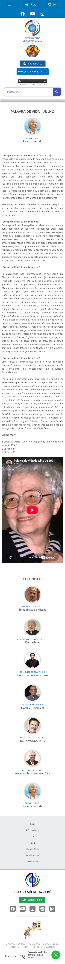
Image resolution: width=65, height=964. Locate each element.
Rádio (32, 843)
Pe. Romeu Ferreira (32, 705)
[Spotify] (42, 909)
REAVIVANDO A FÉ (32, 740)
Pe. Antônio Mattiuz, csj (33, 737)
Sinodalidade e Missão (32, 609)
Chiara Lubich (32, 138)
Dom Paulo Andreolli (32, 606)
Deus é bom (32, 642)
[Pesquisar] (57, 92)
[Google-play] (52, 909)
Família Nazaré (32, 855)
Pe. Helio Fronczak (32, 770)
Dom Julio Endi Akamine (33, 672)
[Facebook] (13, 909)
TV (32, 836)
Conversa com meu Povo (32, 675)
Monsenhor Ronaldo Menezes (32, 639)
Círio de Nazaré (33, 861)
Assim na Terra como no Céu (32, 773)
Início (32, 824)
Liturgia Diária (32, 849)
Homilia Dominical (32, 708)
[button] (9, 4)
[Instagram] (32, 909)
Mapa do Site (10, 956)
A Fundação (31, 830)
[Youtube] (23, 909)
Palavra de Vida (32, 141)
